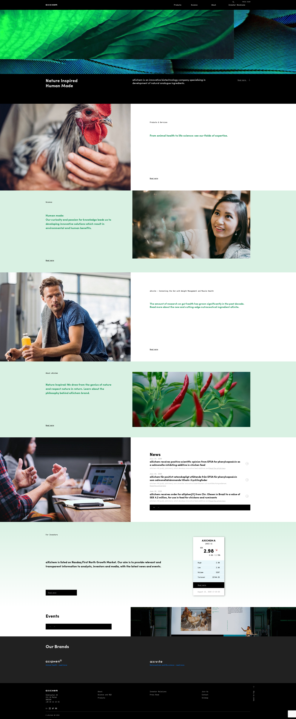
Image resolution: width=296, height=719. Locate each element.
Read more (154, 178)
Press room (246, 2)
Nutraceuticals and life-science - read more (167, 665)
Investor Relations (236, 5)
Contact (205, 694)
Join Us (205, 691)
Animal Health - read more (56, 665)
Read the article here (217, 468)
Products (177, 5)
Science (194, 5)
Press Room (154, 694)
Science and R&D (105, 694)
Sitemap (205, 698)
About (213, 5)
